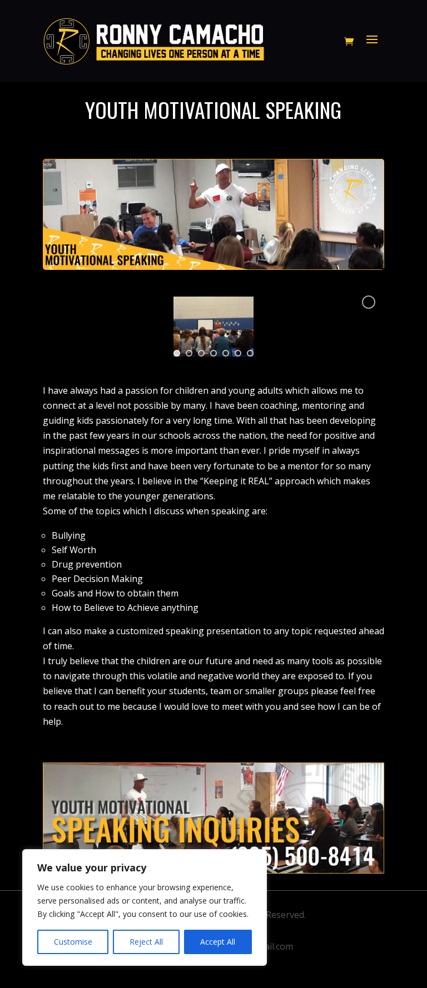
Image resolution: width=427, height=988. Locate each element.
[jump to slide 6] (238, 353)
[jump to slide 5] (225, 353)
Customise (73, 941)
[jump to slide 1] (176, 353)
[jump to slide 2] (189, 353)
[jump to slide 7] (250, 353)
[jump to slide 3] (201, 353)
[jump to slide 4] (213, 353)
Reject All (146, 941)
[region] (144, 907)
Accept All (217, 941)
